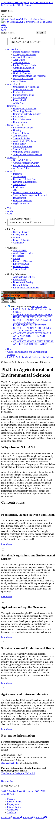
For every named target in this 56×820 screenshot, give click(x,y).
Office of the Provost (23, 78)
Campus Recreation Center (26, 162)
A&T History (19, 184)
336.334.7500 (7, 794)
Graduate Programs (22, 73)
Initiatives (17, 173)
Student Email (19, 269)
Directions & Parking (23, 282)
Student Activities (21, 138)
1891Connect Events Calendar (27, 154)
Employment (13, 804)
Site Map (11, 812)
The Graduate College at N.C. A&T (18, 773)
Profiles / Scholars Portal (24, 65)
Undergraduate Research (24, 108)
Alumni (16, 237)
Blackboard (18, 255)
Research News (20, 122)
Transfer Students (21, 62)
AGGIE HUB (20, 250)
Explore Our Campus (23, 127)
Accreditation (19, 81)
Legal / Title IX (14, 801)
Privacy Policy (14, 807)
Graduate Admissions (23, 89)
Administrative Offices (23, 277)
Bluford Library (20, 285)
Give (3, 30)
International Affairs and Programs (29, 76)
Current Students (21, 232)
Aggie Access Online (23, 253)
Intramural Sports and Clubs (26, 165)
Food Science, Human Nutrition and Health (28, 514)
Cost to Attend (20, 97)
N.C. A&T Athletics (22, 160)
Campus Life (13, 125)
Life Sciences (19, 116)
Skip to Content (37, 2)
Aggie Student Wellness (24, 141)
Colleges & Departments (24, 54)
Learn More (6, 544)
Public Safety (19, 143)
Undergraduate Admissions (26, 87)
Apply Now (18, 103)
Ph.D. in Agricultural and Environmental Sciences (30, 357)
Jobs (15, 190)
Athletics (11, 157)
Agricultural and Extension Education (24, 694)
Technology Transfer (23, 111)
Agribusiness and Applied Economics (23, 607)
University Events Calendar (26, 151)
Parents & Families (22, 240)
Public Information (22, 119)
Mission (11, 799)
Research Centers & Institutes (27, 114)
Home (10, 349)
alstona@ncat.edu (9, 763)
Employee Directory (22, 261)
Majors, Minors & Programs (26, 51)
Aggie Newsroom (21, 203)
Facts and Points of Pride (25, 179)
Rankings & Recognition (25, 182)
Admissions (12, 84)
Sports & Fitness (21, 133)
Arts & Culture (20, 135)
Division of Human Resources (27, 192)
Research (11, 106)
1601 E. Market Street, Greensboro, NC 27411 (23, 791)
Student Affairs (20, 149)
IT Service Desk (21, 266)
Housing (17, 130)
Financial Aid (19, 100)
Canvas (16, 258)
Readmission (19, 92)
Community (18, 242)
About (10, 171)
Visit (3, 24)
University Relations (22, 200)
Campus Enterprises (22, 146)
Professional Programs (23, 95)
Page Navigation (39, 306)
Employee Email (21, 264)
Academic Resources (23, 57)
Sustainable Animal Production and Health (27, 648)
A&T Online (19, 59)
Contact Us (12, 809)
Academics (12, 49)
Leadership (18, 187)
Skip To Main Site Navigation (15, 2)
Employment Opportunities (26, 287)
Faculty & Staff (20, 234)
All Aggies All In (21, 168)
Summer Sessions (21, 70)
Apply (4, 27)
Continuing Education (23, 68)
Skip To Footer (24, 5)
